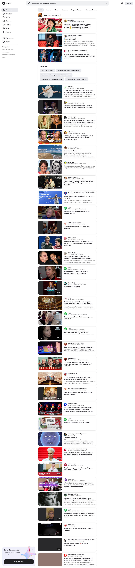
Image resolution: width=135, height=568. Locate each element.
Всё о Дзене (5, 47)
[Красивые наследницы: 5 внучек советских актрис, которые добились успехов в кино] (50, 167)
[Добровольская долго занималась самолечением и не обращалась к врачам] (50, 333)
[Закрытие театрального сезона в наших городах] (50, 529)
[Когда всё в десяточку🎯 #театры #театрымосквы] (50, 544)
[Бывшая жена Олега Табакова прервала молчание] (50, 318)
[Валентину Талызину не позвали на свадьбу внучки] (50, 212)
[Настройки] (122, 3)
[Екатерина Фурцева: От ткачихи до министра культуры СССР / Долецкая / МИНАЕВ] (50, 363)
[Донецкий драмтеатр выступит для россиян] (50, 227)
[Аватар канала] (65, 21)
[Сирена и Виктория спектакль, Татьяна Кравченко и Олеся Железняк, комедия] (50, 107)
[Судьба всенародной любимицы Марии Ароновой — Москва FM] (50, 469)
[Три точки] (95, 21)
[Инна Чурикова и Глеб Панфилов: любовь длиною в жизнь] (50, 393)
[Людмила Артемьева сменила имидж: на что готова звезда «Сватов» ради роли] (50, 454)
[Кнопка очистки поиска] (106, 3)
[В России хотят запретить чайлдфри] (50, 424)
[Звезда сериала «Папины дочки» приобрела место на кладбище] (50, 273)
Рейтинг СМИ (6, 52)
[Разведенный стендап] (50, 288)
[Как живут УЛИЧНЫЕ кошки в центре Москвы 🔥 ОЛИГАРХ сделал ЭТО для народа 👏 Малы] (50, 25)
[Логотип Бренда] (3, 3)
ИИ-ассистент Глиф (7, 49)
